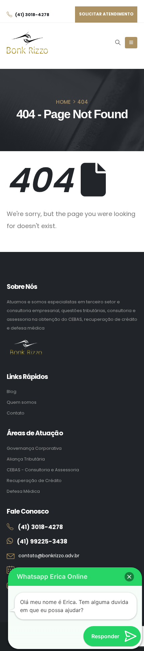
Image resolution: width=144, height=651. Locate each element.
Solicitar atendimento (106, 14)
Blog (11, 391)
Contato (15, 413)
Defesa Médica (23, 491)
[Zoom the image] (26, 342)
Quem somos (22, 402)
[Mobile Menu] (131, 42)
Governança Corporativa (34, 448)
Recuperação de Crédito (34, 480)
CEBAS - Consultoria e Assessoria (43, 470)
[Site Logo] (27, 43)
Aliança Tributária (26, 459)
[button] (118, 42)
